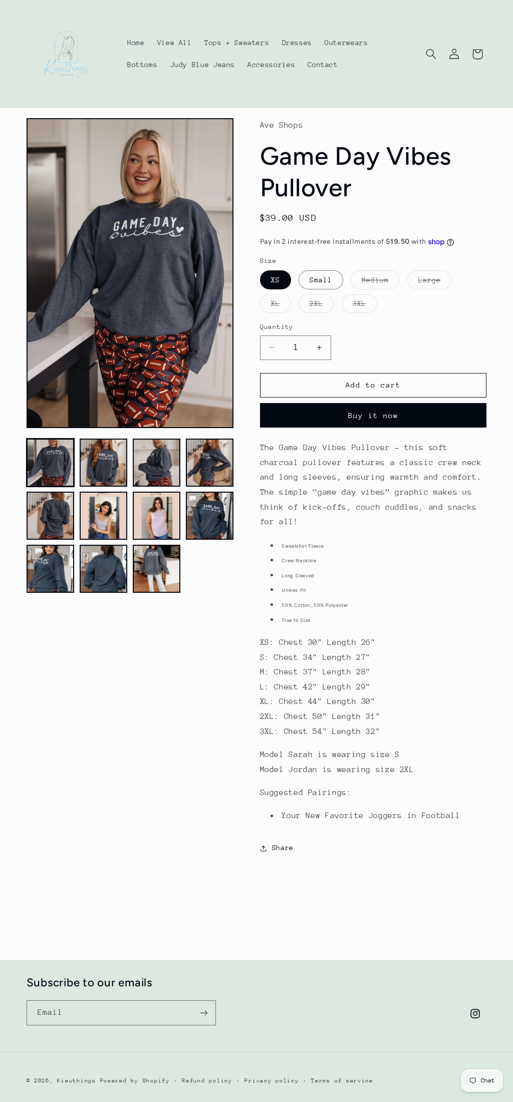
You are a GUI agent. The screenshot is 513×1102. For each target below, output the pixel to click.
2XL (322, 306)
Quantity (277, 326)
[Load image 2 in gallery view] (104, 463)
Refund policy (207, 1080)
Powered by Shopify (135, 1080)
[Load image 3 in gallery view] (157, 463)
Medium (381, 282)
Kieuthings (76, 1080)
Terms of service (342, 1080)
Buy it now (373, 415)
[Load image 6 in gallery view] (104, 516)
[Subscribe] (203, 1012)
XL (281, 306)
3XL (365, 306)
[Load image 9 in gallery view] (51, 569)
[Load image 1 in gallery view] (51, 463)
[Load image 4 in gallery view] (210, 463)
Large (435, 282)
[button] (430, 54)
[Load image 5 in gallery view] (51, 516)
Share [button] (283, 848)
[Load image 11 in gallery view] (157, 569)
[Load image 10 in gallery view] (104, 569)
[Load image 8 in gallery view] (210, 516)
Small (321, 280)
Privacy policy (271, 1080)
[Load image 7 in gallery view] (157, 516)
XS (275, 280)
